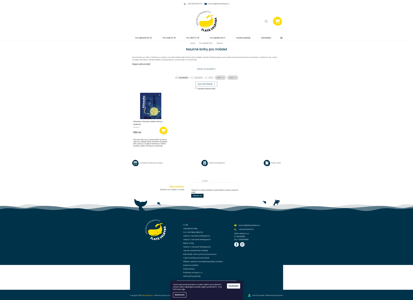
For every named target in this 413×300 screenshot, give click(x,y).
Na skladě (183, 78)
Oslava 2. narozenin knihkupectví (197, 239)
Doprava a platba (190, 265)
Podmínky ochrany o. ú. (193, 272)
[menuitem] (143, 38)
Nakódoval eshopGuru (274, 295)
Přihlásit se (197, 196)
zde (183, 289)
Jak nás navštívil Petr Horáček (195, 250)
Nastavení (180, 295)
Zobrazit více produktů (205, 69)
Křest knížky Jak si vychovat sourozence (199, 254)
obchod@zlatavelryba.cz (249, 225)
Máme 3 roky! (188, 243)
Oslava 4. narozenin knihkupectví (197, 247)
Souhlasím (234, 286)
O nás (185, 225)
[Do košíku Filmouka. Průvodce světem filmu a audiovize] (163, 130)
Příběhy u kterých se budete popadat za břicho (203, 261)
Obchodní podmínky (192, 276)
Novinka (198, 78)
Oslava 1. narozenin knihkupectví (196, 236)
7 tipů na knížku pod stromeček (196, 258)
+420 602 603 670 (246, 229)
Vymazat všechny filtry (206, 89)
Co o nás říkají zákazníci (193, 232)
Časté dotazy (189, 269)
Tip (210, 78)
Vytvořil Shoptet (258, 295)
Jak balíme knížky (190, 228)
